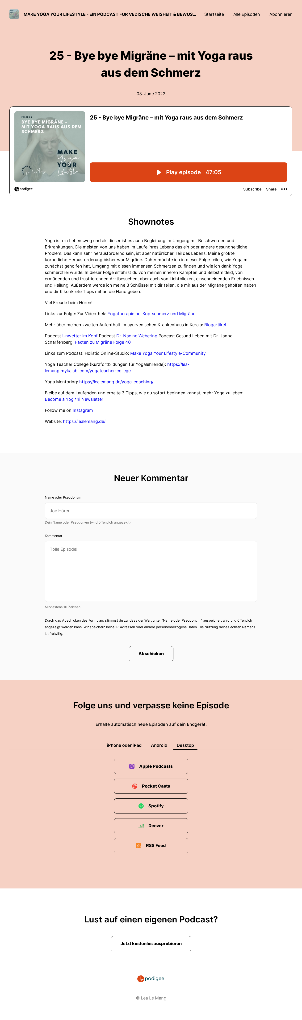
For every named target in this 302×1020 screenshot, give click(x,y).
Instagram (83, 410)
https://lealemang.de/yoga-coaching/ (116, 381)
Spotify (156, 805)
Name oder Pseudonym (63, 497)
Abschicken (151, 653)
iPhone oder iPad (124, 745)
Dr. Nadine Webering (136, 335)
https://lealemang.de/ (84, 421)
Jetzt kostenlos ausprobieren (151, 943)
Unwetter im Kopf (80, 335)
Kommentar (53, 536)
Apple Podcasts (156, 766)
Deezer (156, 825)
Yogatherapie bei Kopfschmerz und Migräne (151, 313)
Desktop (185, 745)
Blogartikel (215, 324)
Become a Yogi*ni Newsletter (74, 399)
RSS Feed (156, 845)
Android (159, 745)
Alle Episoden (246, 14)
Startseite (214, 14)
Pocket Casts (156, 786)
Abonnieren (281, 14)
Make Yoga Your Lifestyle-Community (167, 353)
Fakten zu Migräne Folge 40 (103, 342)
